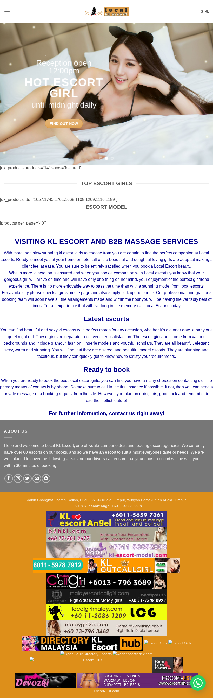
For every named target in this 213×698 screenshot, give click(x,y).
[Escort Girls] (155, 643)
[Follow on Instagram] (18, 478)
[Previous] (11, 94)
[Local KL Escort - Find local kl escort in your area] (106, 12)
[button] (7, 11)
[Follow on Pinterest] (46, 478)
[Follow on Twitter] (27, 478)
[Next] (202, 94)
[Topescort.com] (90, 664)
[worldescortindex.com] (133, 654)
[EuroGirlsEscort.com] (167, 664)
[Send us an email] (36, 478)
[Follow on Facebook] (8, 478)
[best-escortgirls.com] (167, 565)
